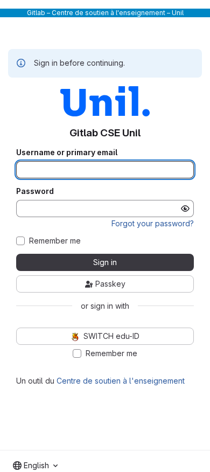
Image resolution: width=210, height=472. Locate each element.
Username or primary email (66, 152)
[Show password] (185, 208)
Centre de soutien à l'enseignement (121, 380)
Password (35, 191)
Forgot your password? (152, 223)
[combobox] (35, 465)
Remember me (55, 241)
